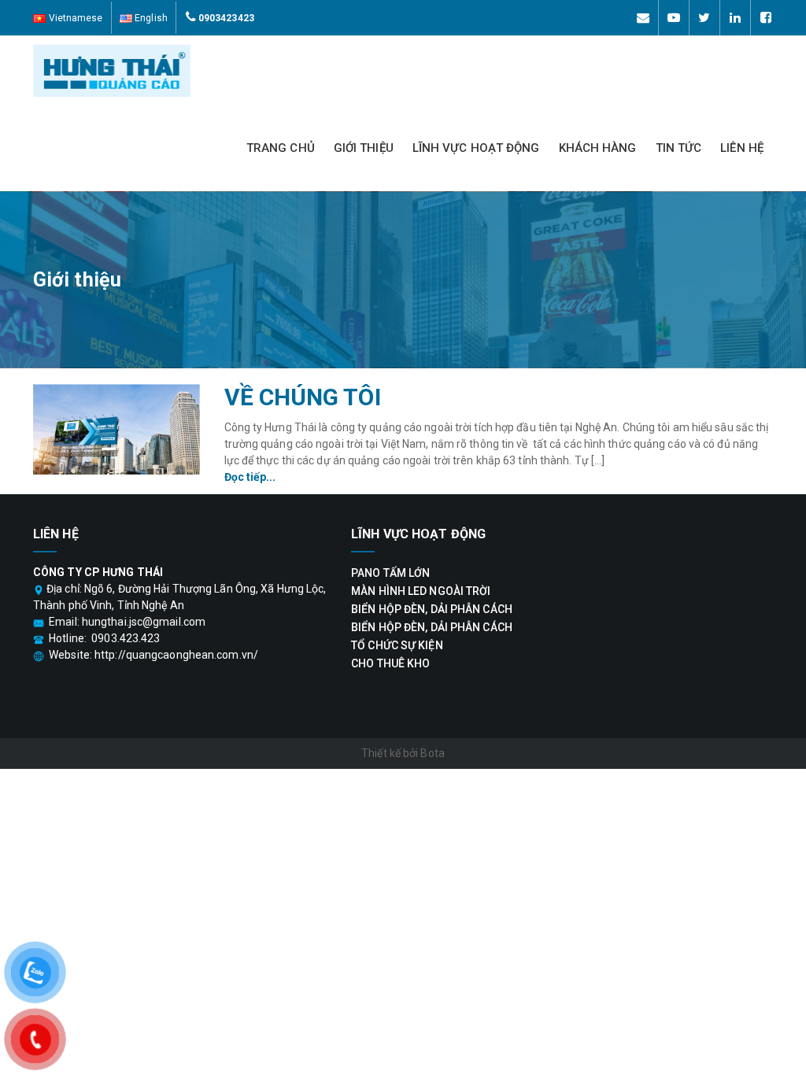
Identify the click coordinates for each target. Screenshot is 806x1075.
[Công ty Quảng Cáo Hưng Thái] (212, 70)
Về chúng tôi (302, 397)
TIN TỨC (679, 148)
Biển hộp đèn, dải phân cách (431, 609)
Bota (432, 753)
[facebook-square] (766, 18)
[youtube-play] (674, 18)
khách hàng (598, 148)
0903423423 (226, 18)
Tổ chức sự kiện (397, 645)
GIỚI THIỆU (364, 148)
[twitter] (704, 18)
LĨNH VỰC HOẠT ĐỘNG (476, 148)
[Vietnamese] (68, 18)
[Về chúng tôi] (117, 429)
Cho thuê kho (390, 663)
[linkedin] (735, 18)
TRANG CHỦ (280, 148)
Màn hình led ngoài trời (420, 591)
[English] (144, 18)
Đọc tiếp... (250, 477)
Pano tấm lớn (390, 573)
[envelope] (643, 18)
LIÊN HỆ (741, 148)
